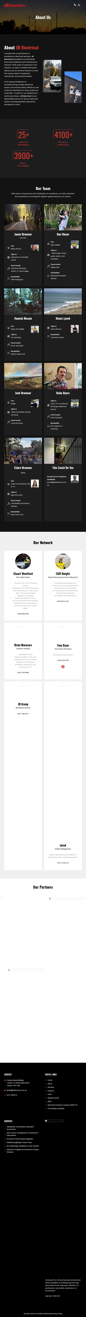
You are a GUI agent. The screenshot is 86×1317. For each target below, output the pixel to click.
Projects (51, 1091)
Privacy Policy (57, 1313)
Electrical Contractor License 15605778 (62, 1105)
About (50, 1084)
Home (50, 1080)
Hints (50, 1094)
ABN (49, 1101)
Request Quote (53, 1098)
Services (51, 1087)
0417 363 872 (12, 1095)
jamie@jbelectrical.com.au (17, 1090)
